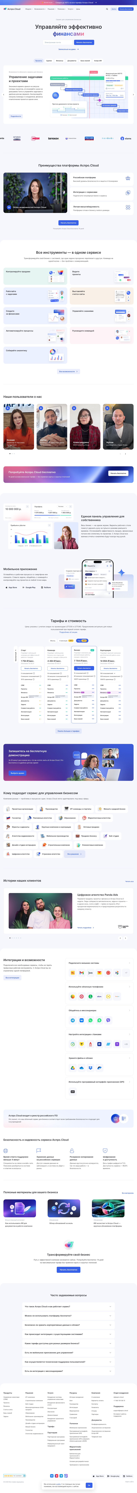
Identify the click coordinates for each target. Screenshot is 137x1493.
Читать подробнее (84, 928)
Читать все (129, 881)
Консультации (52, 1408)
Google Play (30, 587)
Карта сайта (129, 1481)
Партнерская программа (56, 1437)
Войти (114, 9)
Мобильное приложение (78, 1428)
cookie (58, 1484)
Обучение (51, 1412)
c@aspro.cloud (119, 1397)
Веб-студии (29, 1404)
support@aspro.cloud (121, 1410)
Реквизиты (95, 1407)
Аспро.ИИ (98, 61)
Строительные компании (34, 1400)
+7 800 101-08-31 (119, 1400)
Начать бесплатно (126, 9)
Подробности (16, 116)
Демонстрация (53, 1415)
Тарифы (51, 1426)
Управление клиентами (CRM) (11, 1398)
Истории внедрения (76, 1397)
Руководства (74, 1404)
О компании (96, 1397)
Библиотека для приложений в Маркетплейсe (75, 1456)
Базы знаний (7, 1413)
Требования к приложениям (79, 1465)
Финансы (59, 61)
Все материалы (128, 1193)
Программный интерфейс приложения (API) (78, 1432)
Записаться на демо (67, 49)
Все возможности (67, 371)
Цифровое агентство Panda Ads (97, 894)
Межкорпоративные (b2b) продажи (34, 1408)
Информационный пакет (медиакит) (56, 1445)
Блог (71, 1400)
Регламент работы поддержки (120, 1415)
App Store (13, 587)
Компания (96, 1393)
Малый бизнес (30, 1427)
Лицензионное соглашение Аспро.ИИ (101, 1432)
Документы (71, 61)
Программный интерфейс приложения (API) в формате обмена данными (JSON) (79, 1439)
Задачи (5, 1416)
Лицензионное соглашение (101, 1428)
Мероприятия (74, 1411)
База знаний (85, 61)
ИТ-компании (30, 1397)
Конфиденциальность (99, 1424)
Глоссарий (73, 1418)
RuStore (47, 587)
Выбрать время (17, 773)
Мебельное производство (34, 1416)
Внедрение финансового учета (56, 1404)
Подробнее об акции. (68, 632)
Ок (89, 1485)
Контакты (95, 1404)
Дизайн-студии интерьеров (34, 1423)
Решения (29, 1393)
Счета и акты (8, 1409)
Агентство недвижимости (34, 1433)
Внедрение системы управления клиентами (55, 1398)
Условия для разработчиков (79, 1461)
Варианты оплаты (98, 1400)
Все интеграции (12, 978)
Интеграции (74, 1407)
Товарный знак (97, 1437)
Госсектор (29, 1430)
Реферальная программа (56, 1440)
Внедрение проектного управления (56, 1420)
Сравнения (73, 1414)
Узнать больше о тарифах (68, 731)
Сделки (49, 61)
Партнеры (95, 1414)
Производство (30, 1420)
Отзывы (94, 1411)
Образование (30, 1413)
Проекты (38, 61)
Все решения (73, 854)
